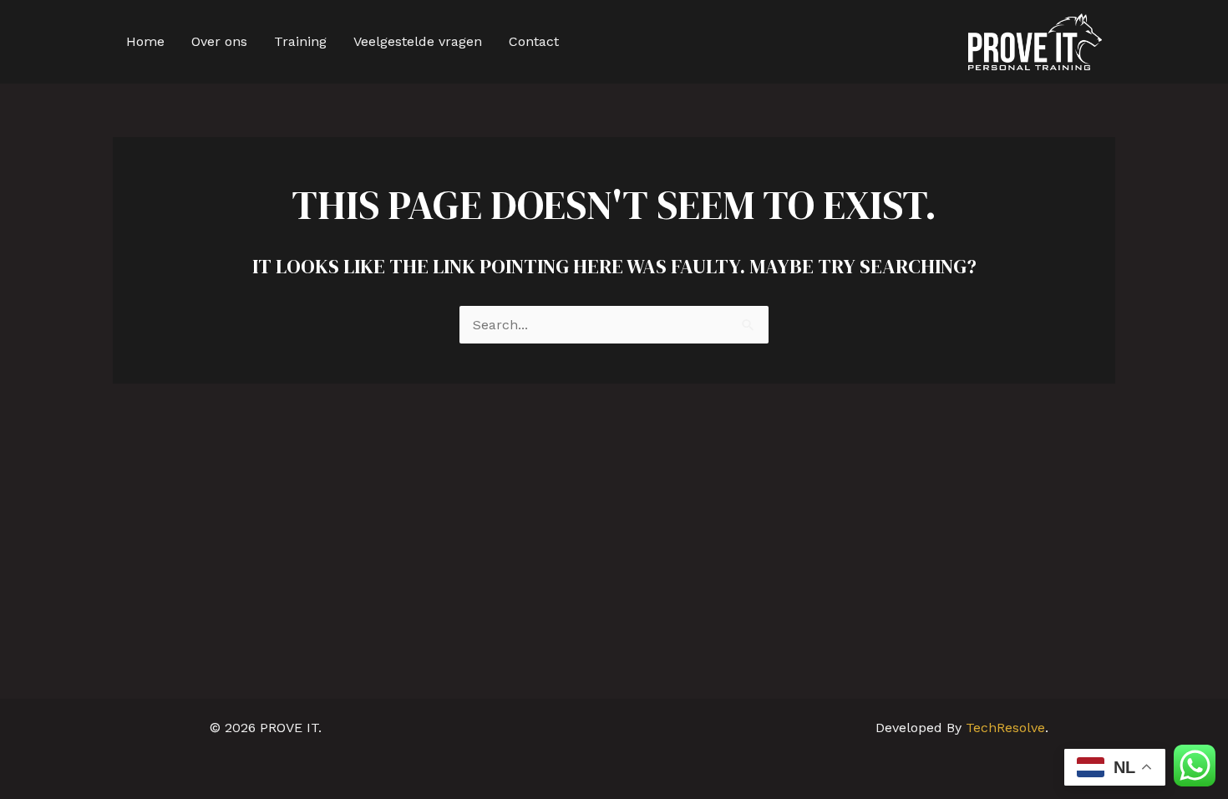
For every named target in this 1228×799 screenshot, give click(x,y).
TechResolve (1005, 727)
